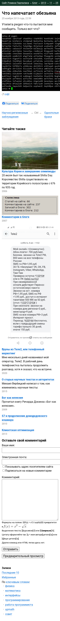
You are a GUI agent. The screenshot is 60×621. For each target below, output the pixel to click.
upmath (9, 609)
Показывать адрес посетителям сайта (29, 466)
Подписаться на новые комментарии (28, 470)
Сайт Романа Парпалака (15, 3)
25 (57, 3)
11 (51, 3)
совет (8, 614)
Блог (35, 3)
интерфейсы (12, 595)
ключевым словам (17, 582)
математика (12, 590)
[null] (10, 103)
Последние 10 (10, 572)
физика (9, 586)
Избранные (9, 577)
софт (7, 94)
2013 (43, 3)
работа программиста (19, 604)
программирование (17, 600)
